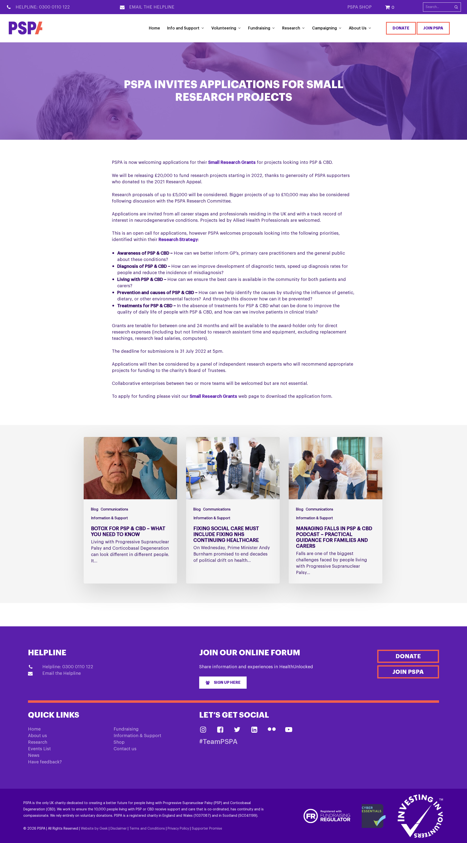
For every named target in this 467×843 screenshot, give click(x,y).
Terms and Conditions (147, 828)
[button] (223, 682)
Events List (39, 749)
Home (34, 729)
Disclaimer (118, 828)
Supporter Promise (207, 828)
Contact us (125, 749)
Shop (119, 742)
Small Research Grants (232, 162)
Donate (401, 28)
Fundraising (126, 729)
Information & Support (109, 518)
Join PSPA (433, 28)
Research (37, 742)
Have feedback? (45, 762)
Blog (94, 509)
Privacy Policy (178, 828)
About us (37, 735)
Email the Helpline (151, 7)
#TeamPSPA (218, 742)
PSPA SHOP (359, 7)
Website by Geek (94, 828)
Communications (114, 509)
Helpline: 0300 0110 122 (43, 7)
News (33, 755)
